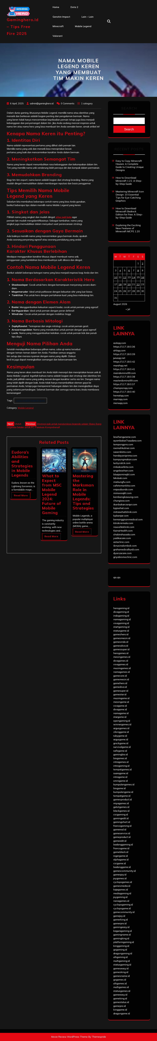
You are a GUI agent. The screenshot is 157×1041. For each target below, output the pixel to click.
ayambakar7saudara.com (127, 440)
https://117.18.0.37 (124, 384)
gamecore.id (120, 675)
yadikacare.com (122, 538)
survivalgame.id (122, 746)
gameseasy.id (120, 968)
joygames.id (119, 878)
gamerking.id (120, 919)
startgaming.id (121, 626)
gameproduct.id (121, 836)
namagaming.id (122, 619)
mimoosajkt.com (122, 493)
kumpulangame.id (123, 791)
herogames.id (120, 653)
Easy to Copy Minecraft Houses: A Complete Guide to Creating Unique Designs (130, 165)
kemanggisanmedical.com (128, 519)
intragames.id (120, 761)
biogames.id (120, 758)
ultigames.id (120, 983)
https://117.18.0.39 (124, 354)
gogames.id (119, 979)
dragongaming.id (122, 953)
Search (129, 108)
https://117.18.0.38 (124, 376)
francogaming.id (122, 825)
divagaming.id (121, 611)
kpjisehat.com (121, 508)
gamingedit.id (120, 818)
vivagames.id (120, 664)
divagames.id (120, 660)
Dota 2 (74, 7)
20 (129, 284)
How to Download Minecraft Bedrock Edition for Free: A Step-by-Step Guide (129, 213)
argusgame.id (120, 739)
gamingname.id (122, 934)
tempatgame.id (121, 795)
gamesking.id (120, 972)
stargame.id (119, 716)
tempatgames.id (122, 769)
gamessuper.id (121, 649)
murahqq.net (120, 365)
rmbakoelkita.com (123, 466)
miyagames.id (121, 803)
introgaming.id (121, 765)
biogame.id (119, 788)
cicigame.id (119, 863)
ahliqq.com (119, 350)
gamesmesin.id (121, 638)
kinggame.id (120, 1009)
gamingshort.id (121, 821)
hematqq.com (121, 395)
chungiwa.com (121, 500)
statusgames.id (121, 990)
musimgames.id (122, 668)
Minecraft (58, 26)
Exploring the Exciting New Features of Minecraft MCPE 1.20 (128, 228)
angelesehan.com (123, 470)
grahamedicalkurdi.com (126, 549)
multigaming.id (121, 960)
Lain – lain (88, 16)
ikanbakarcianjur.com (125, 504)
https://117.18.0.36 (124, 346)
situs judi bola (63, 217)
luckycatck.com (121, 463)
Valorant (58, 35)
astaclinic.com (121, 541)
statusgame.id (121, 630)
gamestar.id (119, 694)
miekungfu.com (121, 481)
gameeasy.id (120, 994)
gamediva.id (120, 686)
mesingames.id (121, 656)
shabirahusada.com (124, 534)
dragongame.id (121, 1013)
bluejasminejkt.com (124, 474)
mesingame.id (121, 701)
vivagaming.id (121, 623)
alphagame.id (120, 859)
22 (138, 284)
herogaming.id (121, 608)
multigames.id (121, 987)
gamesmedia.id (121, 885)
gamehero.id (120, 683)
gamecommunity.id (123, 912)
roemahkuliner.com (124, 448)
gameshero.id (120, 634)
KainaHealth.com (123, 530)
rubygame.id (120, 735)
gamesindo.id (120, 641)
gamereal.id (119, 829)
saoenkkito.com (122, 451)
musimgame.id (121, 698)
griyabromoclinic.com (125, 556)
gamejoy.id (119, 915)
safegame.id (120, 750)
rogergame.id (120, 855)
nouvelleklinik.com (123, 526)
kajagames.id (120, 889)
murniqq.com (120, 399)
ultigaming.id (120, 957)
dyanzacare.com (122, 553)
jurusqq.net (119, 358)
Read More (21, 495)
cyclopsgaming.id (123, 904)
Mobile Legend (83, 26)
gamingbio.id (120, 754)
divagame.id (120, 709)
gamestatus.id (121, 1002)
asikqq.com (119, 342)
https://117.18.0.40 (124, 391)
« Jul (128, 309)
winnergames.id (122, 724)
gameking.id (120, 998)
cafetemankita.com (124, 485)
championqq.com (123, 388)
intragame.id (120, 776)
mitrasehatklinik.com (125, 511)
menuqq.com (120, 403)
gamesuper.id (120, 690)
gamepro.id (119, 1005)
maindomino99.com (124, 373)
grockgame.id (120, 743)
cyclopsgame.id (122, 908)
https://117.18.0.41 (124, 369)
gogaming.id (120, 949)
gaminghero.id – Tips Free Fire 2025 (23, 26)
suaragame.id (120, 773)
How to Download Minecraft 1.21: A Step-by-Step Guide (129, 180)
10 (115, 277)
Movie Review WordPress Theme (69, 1036)
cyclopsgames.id (122, 882)
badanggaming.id (123, 844)
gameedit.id (119, 840)
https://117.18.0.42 (124, 361)
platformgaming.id (123, 942)
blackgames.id (121, 810)
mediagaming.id (122, 893)
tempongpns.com (123, 444)
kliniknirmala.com (123, 523)
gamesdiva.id (120, 645)
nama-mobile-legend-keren (30, 400)
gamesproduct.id (122, 799)
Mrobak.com (120, 478)
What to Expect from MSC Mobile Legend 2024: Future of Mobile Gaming (52, 494)
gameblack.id (120, 852)
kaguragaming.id (122, 930)
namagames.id (121, 671)
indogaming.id (121, 615)
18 (120, 284)
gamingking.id (121, 938)
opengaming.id (121, 720)
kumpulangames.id (123, 784)
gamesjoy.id (119, 874)
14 (133, 277)
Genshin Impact (61, 16)
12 (124, 277)
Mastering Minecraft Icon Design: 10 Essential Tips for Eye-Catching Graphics (130, 196)
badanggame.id (122, 867)
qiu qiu (116, 577)
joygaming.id (120, 897)
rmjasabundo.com (123, 489)
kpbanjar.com (120, 515)
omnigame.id (120, 780)
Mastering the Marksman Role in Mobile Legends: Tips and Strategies (83, 491)
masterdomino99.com (125, 380)
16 (142, 277)
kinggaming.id (121, 945)
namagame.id (120, 713)
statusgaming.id (122, 964)
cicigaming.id (120, 814)
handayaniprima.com (125, 455)
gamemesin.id (121, 679)
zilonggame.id (121, 731)
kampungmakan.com (125, 459)
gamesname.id (121, 975)
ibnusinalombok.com (125, 545)
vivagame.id (120, 705)
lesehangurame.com (124, 436)
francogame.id (121, 848)
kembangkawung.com (125, 496)
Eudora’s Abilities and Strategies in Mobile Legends (22, 463)
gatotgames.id (121, 806)
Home (56, 7)
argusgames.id (121, 728)
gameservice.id (121, 833)
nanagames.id (121, 900)
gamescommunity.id (124, 870)
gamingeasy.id (121, 927)
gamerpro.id (119, 923)
